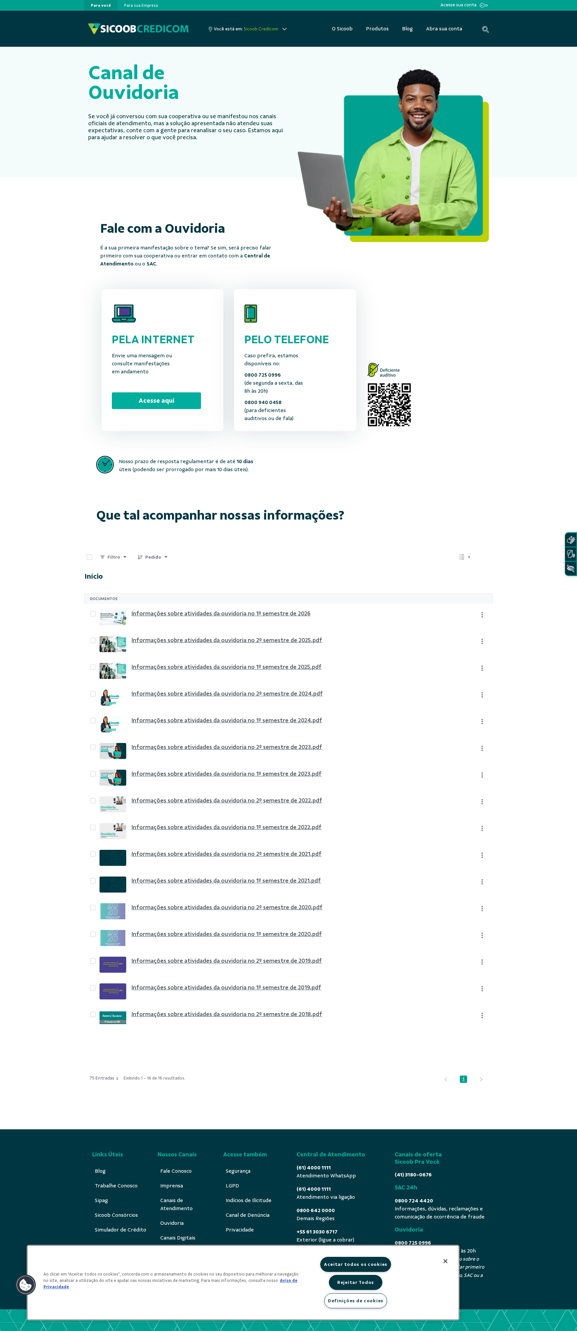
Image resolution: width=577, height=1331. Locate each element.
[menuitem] (101, 5)
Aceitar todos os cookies (355, 1264)
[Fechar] (445, 1261)
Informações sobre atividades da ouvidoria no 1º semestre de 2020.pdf (227, 934)
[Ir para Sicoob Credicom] (138, 28)
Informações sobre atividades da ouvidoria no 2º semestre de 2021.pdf (227, 853)
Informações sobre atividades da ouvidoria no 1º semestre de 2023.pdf (227, 773)
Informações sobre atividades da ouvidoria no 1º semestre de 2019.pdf (226, 987)
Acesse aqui (156, 400)
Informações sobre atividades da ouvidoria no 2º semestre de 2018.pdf (227, 1014)
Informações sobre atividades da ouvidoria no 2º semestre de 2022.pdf (227, 800)
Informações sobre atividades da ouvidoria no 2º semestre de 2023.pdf (227, 747)
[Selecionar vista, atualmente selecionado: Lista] (465, 557)
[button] (25, 1285)
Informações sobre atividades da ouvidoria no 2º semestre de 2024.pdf (227, 693)
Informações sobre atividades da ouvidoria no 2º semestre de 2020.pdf (227, 907)
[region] (243, 1282)
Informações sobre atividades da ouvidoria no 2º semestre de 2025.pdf (227, 640)
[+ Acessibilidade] (570, 568)
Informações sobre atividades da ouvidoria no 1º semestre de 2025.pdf (227, 666)
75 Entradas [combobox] (101, 1078)
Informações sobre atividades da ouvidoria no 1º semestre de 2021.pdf (226, 880)
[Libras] (570, 540)
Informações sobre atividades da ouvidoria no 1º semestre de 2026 (221, 613)
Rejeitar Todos (355, 1282)
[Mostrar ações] (482, 614)
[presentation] (101, 5)
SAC (151, 264)
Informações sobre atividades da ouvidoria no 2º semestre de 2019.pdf (227, 960)
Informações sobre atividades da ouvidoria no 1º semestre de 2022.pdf (227, 827)
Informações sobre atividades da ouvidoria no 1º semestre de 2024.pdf (227, 720)
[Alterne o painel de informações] (484, 557)
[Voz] (570, 554)
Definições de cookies (355, 1300)
